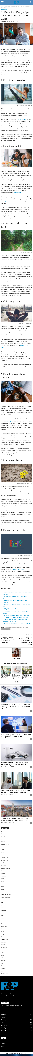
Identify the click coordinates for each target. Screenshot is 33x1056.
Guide (2, 881)
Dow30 (2, 863)
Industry (3, 892)
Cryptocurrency (4, 860)
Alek (2, 711)
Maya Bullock (4, 766)
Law (2, 905)
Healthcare (7, 6)
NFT (2, 923)
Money (2, 915)
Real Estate (3, 942)
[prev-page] (15, 682)
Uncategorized (4, 973)
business (7, 627)
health (20, 627)
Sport (2, 952)
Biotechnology (4, 833)
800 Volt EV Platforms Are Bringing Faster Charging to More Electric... (15, 763)
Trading (3, 968)
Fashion (3, 870)
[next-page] (17, 682)
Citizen (2, 852)
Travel (2, 971)
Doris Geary (4, 794)
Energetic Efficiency (5, 868)
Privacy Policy (23, 1053)
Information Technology (6, 894)
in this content (17, 192)
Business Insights (5, 844)
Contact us (3, 1043)
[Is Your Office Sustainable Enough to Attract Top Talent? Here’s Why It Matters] (27, 670)
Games (2, 878)
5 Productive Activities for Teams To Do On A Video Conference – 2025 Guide (25, 640)
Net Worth (3, 921)
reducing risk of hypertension (9, 201)
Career (2, 849)
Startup (2, 955)
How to (2, 889)
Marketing (3, 910)
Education (3, 865)
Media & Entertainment (6, 913)
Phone (2, 931)
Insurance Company (6, 897)
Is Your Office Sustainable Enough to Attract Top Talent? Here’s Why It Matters (27, 676)
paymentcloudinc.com (19, 569)
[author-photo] (16, 652)
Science (3, 944)
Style (2, 958)
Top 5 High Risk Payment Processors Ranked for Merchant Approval (15, 791)
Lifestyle (25, 627)
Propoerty (3, 936)
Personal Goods (5, 929)
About (2, 1041)
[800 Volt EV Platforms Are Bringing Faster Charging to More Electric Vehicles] (16, 752)
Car (2, 847)
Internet (2, 899)
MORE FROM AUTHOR (22, 663)
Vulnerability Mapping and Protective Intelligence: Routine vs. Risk (16, 735)
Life (2, 907)
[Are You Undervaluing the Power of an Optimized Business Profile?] (16, 670)
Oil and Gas (4, 926)
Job (2, 902)
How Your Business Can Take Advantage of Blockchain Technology (7, 639)
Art (1, 831)
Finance (3, 873)
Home (2, 6)
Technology (3, 960)
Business (3, 841)
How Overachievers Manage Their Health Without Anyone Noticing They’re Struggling (5, 676)
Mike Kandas (4, 739)
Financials (3, 876)
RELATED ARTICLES (10, 663)
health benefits (22, 119)
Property (3, 934)
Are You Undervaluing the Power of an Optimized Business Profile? (16, 676)
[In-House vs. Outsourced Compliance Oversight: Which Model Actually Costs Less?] (16, 694)
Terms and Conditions (12, 1053)
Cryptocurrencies (5, 857)
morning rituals (10, 421)
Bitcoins (3, 836)
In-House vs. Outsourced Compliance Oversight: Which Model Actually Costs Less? (16, 706)
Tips (2, 963)
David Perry (5, 21)
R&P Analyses (4, 939)
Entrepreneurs (14, 627)
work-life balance (6, 629)
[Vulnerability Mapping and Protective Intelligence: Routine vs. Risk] (16, 724)
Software (3, 950)
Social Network (4, 947)
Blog (2, 839)
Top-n (2, 965)
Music (2, 918)
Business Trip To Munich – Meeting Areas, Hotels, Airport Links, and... (15, 819)
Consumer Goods (5, 855)
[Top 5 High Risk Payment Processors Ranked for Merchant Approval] (16, 780)
